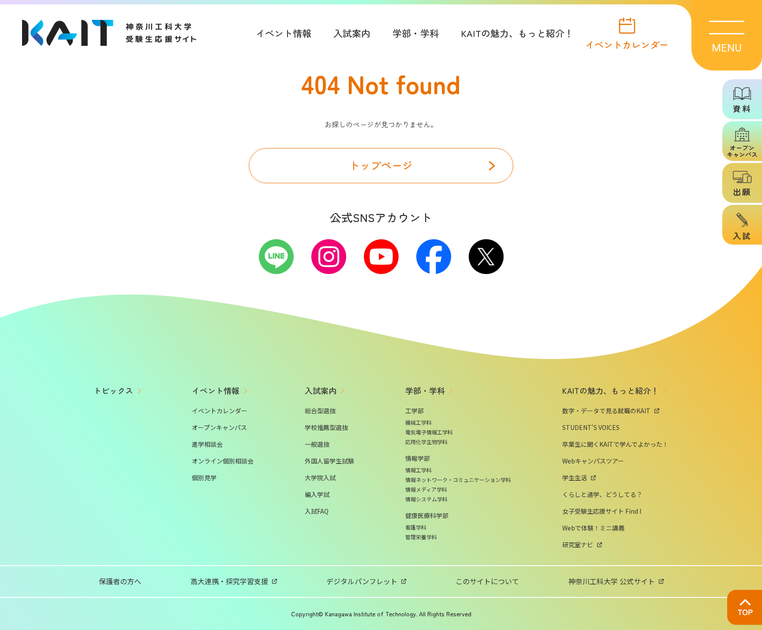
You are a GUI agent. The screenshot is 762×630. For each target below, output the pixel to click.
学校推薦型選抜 (326, 427)
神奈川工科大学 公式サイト (611, 581)
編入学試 (317, 494)
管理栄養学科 (421, 537)
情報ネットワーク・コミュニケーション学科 (458, 479)
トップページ (381, 165)
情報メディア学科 (426, 489)
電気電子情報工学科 (429, 432)
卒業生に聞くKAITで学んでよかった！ (615, 444)
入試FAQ (317, 511)
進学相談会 (207, 444)
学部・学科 (415, 33)
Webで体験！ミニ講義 (593, 527)
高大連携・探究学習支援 (229, 581)
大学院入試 (320, 477)
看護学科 (415, 527)
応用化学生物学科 (426, 441)
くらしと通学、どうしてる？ (602, 494)
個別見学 (204, 477)
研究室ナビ (577, 544)
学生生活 (574, 477)
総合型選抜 (320, 410)
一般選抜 (317, 444)
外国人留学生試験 (329, 460)
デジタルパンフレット (361, 581)
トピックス (113, 390)
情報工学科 (418, 470)
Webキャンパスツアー (593, 460)
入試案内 (351, 33)
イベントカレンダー (627, 43)
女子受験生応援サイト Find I (601, 511)
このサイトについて (487, 581)
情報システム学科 (426, 499)
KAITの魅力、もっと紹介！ (517, 33)
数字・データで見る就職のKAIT (606, 410)
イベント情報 (283, 33)
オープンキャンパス (219, 427)
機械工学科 (418, 422)
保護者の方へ (120, 581)
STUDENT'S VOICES (591, 427)
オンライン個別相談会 (223, 460)
